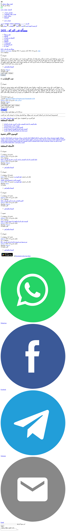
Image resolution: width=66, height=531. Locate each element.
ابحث (22, 26)
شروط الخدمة (8, 44)
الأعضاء (6, 41)
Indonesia (17, 23)
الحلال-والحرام (5, 138)
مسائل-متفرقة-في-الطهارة (35, 139)
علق (6, 73)
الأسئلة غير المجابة (9, 38)
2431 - (14, 30)
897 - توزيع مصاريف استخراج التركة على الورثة (14, 242)
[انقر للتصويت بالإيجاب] (1, 54)
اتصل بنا (6, 46)
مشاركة (11, 73)
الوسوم (6, 39)
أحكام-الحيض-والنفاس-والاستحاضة (16, 139)
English (7, 23)
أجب (2, 73)
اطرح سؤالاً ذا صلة (5, 105)
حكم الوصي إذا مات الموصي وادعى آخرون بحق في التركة (20, 124)
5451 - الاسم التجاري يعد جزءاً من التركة (12, 200)
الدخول (10, 9)
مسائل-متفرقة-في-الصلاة (15, 138)
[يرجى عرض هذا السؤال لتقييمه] (1, 153)
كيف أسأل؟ (7, 43)
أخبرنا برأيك (4, 108)
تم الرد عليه (18, 100)
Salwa (2, 177)
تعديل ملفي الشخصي (10, 14)
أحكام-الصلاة (11, 142)
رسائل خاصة (7, 16)
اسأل (17, 26)
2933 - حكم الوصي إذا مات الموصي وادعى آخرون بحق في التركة (19, 159)
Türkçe (12, 23)
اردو (22, 23)
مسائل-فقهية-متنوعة (57, 138)
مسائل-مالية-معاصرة (44, 138)
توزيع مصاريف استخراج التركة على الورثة (15, 130)
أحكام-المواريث (4, 142)
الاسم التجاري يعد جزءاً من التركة (13, 127)
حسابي (5, 26)
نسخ (2, 526)
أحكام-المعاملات (36, 141)
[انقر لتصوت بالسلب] (1, 57)
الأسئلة (6, 36)
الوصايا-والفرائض (9, 66)
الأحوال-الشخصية (27, 141)
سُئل (39, 51)
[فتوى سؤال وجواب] (7, 4)
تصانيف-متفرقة (47, 139)
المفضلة (6, 17)
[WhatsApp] (2, 8)
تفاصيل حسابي (8, 12)
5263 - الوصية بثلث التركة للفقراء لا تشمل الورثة (14, 221)
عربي (2, 23)
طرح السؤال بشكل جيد (7, 118)
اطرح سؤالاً (7, 34)
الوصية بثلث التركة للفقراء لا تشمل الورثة (16, 129)
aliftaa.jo (3, 156)
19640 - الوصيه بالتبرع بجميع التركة (10, 180)
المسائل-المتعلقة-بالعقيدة (58, 139)
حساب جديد (4, 9)
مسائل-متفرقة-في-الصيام (46, 141)
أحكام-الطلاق (34, 138)
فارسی (27, 23)
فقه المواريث (18, 177)
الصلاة (27, 139)
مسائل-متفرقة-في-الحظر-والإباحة (8, 141)
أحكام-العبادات (27, 138)
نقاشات (11, 26)
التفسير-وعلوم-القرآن (19, 142)
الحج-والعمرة (20, 141)
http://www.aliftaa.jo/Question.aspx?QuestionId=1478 (20, 98)
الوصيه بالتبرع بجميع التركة (11, 125)
